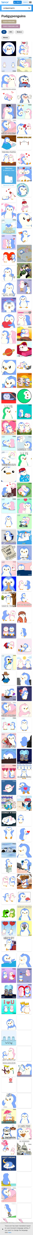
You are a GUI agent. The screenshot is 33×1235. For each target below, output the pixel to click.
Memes (5, 37)
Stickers (19, 32)
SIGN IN (25, 2)
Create (18, 2)
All (4, 32)
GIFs (10, 32)
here (9, 1232)
